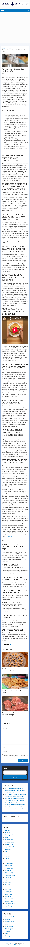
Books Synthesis (9, 917)
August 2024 (8, 877)
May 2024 (7, 884)
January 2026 (8, 837)
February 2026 (9, 835)
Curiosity (7, 919)
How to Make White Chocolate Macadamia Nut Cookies (12, 670)
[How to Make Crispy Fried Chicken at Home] (15, 681)
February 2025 (9, 863)
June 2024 (8, 882)
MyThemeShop (18, 944)
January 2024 (8, 894)
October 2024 (9, 873)
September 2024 (10, 875)
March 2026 (8, 832)
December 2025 (9, 839)
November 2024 (9, 870)
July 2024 (7, 880)
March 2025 (8, 861)
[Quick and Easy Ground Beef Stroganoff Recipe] (15, 703)
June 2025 (8, 854)
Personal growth (9, 929)
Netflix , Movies (9, 926)
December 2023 (9, 896)
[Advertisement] (15, 28)
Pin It (11, 644)
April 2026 (8, 830)
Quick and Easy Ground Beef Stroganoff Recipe (11, 714)
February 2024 (9, 891)
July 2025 (7, 851)
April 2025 (7, 858)
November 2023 (9, 899)
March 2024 (8, 889)
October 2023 (9, 901)
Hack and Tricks (9, 921)
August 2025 (8, 849)
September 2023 (10, 903)
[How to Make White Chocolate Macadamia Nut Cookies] (15, 659)
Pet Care (7, 931)
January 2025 (8, 865)
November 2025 (9, 842)
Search (5, 768)
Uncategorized (9, 936)
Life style (7, 924)
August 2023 (8, 906)
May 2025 (7, 856)
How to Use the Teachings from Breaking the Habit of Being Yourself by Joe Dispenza (15, 790)
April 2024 (8, 887)
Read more (9, 536)
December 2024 (9, 868)
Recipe (5, 74)
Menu (2, 10)
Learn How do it (10, 943)
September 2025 (10, 847)
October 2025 (9, 844)
